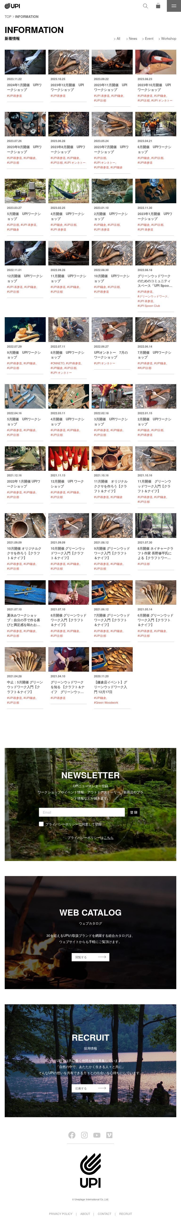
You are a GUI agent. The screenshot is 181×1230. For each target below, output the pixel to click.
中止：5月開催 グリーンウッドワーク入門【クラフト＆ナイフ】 (25, 687)
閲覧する (81, 957)
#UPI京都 (100, 100)
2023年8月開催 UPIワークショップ (68, 149)
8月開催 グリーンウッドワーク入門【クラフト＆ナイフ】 (68, 620)
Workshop (168, 38)
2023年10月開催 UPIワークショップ (154, 87)
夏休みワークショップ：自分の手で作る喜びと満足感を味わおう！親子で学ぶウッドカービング (23, 625)
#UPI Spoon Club (149, 306)
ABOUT (85, 1214)
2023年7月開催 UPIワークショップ (111, 149)
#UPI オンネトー (162, 100)
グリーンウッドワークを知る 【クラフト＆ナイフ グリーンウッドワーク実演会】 (68, 689)
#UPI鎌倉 (117, 95)
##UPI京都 (144, 368)
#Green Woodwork (106, 702)
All (118, 38)
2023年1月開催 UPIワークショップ (155, 216)
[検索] (145, 6)
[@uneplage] (72, 1135)
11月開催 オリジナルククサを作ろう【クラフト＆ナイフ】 (111, 486)
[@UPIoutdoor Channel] (97, 1135)
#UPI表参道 (14, 95)
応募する (81, 1088)
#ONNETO (57, 363)
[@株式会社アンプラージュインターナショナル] (109, 1135)
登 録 (133, 812)
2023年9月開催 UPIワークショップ (24, 149)
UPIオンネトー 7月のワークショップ (111, 354)
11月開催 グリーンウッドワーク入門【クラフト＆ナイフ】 (154, 486)
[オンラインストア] (158, 6)
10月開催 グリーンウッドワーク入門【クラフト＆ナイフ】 (68, 553)
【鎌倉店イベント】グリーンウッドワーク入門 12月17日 (110, 687)
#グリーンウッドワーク (153, 296)
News (133, 38)
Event (149, 38)
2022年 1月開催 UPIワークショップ (23, 483)
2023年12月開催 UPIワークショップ (67, 87)
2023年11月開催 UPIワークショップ (110, 87)
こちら (109, 837)
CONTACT (104, 1214)
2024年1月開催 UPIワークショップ (24, 87)
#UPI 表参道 (102, 95)
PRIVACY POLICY (60, 1214)
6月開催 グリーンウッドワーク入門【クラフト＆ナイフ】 (155, 620)
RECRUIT (125, 1214)
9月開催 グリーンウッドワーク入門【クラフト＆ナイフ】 (112, 553)
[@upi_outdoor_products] (84, 1135)
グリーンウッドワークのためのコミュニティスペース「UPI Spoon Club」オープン (154, 282)
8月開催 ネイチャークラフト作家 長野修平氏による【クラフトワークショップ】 (155, 555)
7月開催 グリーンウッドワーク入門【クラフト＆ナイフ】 (112, 620)
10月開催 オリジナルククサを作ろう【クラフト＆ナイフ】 (24, 553)
